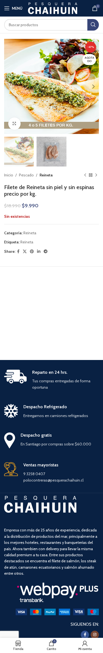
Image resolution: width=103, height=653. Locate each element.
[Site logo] (52, 7)
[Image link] (57, 611)
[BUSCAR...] (93, 25)
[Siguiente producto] (96, 175)
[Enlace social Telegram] (45, 251)
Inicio (8, 175)
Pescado (26, 175)
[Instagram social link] (95, 635)
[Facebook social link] (18, 251)
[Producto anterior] (85, 175)
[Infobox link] (51, 380)
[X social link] (24, 251)
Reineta (46, 175)
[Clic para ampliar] (14, 123)
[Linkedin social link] (38, 251)
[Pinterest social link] (31, 251)
